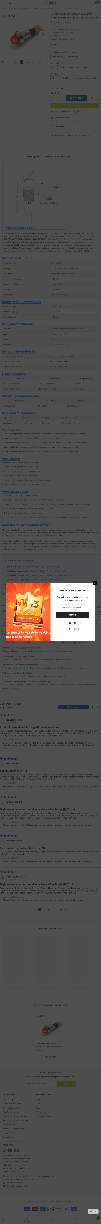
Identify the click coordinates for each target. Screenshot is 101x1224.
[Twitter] (80, 622)
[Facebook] (64, 622)
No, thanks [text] (74, 629)
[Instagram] (70, 622)
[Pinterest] (75, 622)
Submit (72, 615)
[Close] (95, 583)
